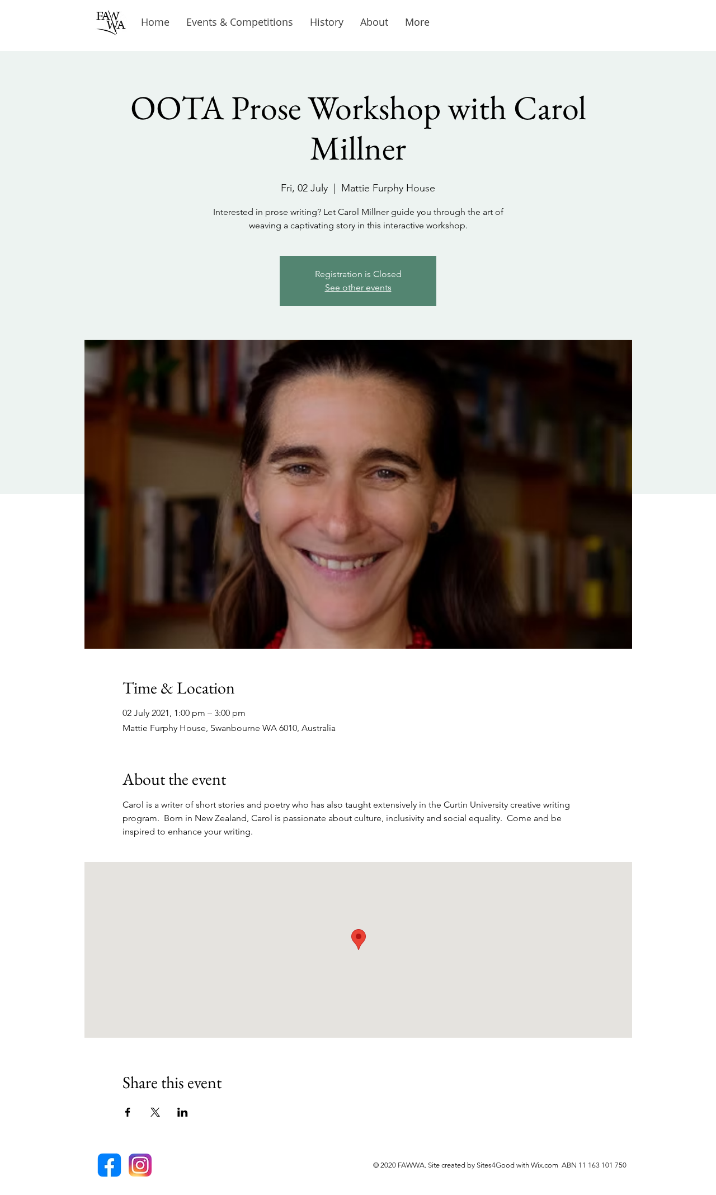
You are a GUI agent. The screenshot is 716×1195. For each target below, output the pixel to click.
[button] (327, 22)
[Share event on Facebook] (128, 1112)
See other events (358, 287)
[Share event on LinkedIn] (182, 1112)
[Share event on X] (155, 1112)
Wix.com (546, 1165)
